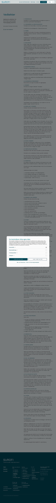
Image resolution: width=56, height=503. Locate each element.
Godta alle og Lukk (18, 259)
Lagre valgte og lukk (37, 259)
